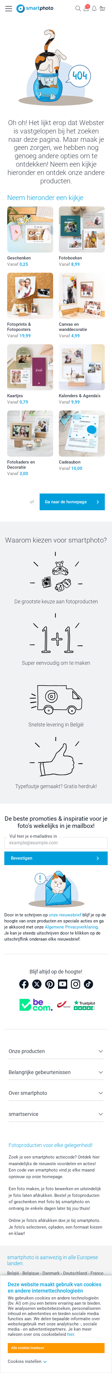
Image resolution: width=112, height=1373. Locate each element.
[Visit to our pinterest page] (50, 984)
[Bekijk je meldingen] (94, 8)
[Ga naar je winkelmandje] (102, 8)
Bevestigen (21, 858)
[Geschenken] (30, 229)
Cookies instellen (24, 1361)
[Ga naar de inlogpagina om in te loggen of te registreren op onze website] (86, 8)
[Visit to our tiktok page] (88, 984)
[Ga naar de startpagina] (35, 8)
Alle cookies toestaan (27, 1348)
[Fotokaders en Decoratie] (30, 433)
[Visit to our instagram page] (75, 984)
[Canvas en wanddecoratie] (82, 296)
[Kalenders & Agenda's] (82, 367)
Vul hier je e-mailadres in (33, 836)
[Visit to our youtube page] (63, 984)
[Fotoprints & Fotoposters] (30, 296)
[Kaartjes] (30, 367)
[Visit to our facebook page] (24, 984)
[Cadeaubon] (82, 433)
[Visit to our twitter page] (37, 984)
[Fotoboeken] (82, 229)
